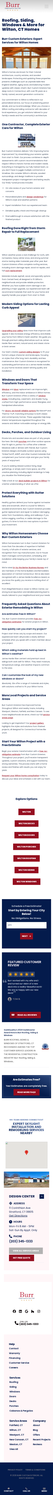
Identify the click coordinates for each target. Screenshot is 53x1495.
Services (14, 1377)
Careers (13, 1367)
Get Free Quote (21, 1257)
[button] (26, 1152)
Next (25, 936)
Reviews (37, 1444)
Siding (13, 1386)
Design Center (22, 1196)
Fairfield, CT (16, 1425)
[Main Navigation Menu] (46, 6)
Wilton (26, 811)
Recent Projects (41, 1439)
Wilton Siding (26, 869)
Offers (36, 1434)
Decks (12, 1401)
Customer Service (19, 1362)
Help (12, 1344)
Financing (14, 1358)
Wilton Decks (27, 823)
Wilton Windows (27, 881)
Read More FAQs (26, 1092)
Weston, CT (15, 1444)
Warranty (14, 1353)
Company (39, 1421)
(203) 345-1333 (21, 1241)
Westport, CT (16, 1434)
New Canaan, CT (18, 1439)
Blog (35, 1430)
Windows (14, 1391)
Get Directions (18, 1215)
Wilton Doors (26, 835)
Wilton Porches (26, 846)
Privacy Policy (15, 1470)
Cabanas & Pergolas (21, 1410)
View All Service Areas (26, 1250)
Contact (14, 1348)
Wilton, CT (15, 1430)
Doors (12, 1396)
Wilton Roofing (26, 858)
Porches (14, 1406)
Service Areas (18, 1421)
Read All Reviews (27, 1014)
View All (13, 1449)
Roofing (13, 1382)
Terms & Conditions (35, 1470)
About (36, 1425)
